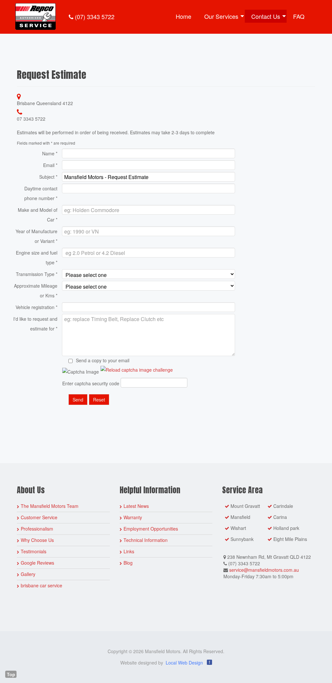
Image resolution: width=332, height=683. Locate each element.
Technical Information (146, 540)
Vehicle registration (36, 307)
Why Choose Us (37, 540)
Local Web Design (184, 662)
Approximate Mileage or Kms (35, 290)
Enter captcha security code (90, 383)
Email (50, 165)
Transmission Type (36, 274)
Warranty (133, 517)
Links (129, 551)
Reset (99, 399)
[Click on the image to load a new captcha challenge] (137, 369)
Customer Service (39, 517)
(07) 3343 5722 (93, 16)
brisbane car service (41, 585)
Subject (48, 177)
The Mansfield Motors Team (49, 506)
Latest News (136, 506)
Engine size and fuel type (36, 257)
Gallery (28, 574)
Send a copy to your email (102, 360)
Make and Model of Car (37, 215)
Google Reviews (37, 562)
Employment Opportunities (151, 528)
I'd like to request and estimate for (35, 324)
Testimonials (33, 551)
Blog (128, 562)
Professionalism (37, 528)
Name (49, 153)
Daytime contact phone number (40, 193)
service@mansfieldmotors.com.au (264, 570)
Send (78, 399)
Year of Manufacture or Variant (36, 236)
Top (11, 674)
